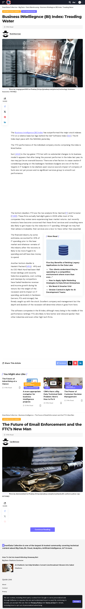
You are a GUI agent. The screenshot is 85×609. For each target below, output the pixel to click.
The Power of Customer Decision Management (73, 394)
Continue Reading (42, 529)
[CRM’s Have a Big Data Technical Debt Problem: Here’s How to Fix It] (53, 382)
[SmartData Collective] (8, 2)
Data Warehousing (29, 11)
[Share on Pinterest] (5, 117)
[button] (76, 601)
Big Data (5, 560)
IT (66, 213)
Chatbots (12, 560)
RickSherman (15, 34)
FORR (14, 216)
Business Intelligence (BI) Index (29, 132)
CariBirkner (14, 442)
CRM (47, 387)
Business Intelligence (11, 11)
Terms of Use (51, 603)
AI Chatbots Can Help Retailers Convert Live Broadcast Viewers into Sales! (44, 565)
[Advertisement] (47, 112)
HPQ (29, 266)
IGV (69, 136)
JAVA (17, 154)
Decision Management (70, 387)
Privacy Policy (36, 603)
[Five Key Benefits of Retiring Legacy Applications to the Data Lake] (63, 249)
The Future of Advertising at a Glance (9, 381)
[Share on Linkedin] (5, 122)
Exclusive (19, 560)
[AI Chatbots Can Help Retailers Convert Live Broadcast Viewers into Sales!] (7, 568)
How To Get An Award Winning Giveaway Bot (20, 557)
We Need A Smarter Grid (60, 286)
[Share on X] (5, 111)
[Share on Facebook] (5, 106)
